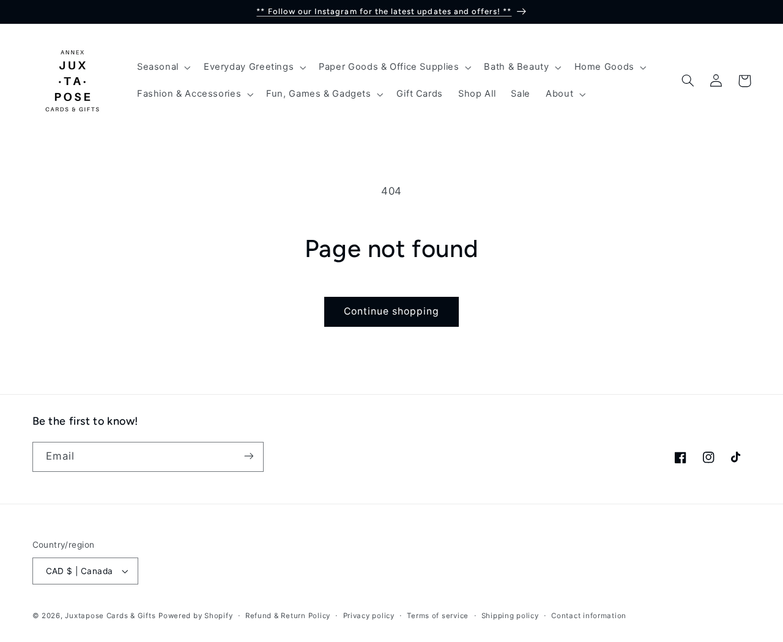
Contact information (588, 615)
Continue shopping (392, 311)
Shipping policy (510, 615)
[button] (162, 67)
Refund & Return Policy (287, 615)
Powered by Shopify (195, 615)
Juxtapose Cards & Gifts (110, 615)
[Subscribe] (248, 456)
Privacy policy (369, 615)
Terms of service (438, 615)
